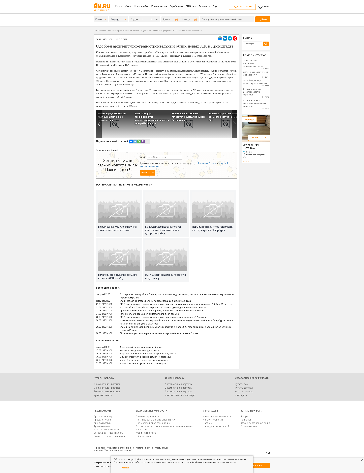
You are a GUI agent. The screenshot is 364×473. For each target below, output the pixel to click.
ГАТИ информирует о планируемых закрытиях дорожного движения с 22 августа (163, 317)
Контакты (246, 419)
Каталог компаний (213, 419)
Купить (119, 6)
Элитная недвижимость (106, 429)
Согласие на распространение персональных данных (164, 426)
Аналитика (204, 6)
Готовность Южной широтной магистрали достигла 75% (149, 314)
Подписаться (147, 172)
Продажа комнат (103, 419)
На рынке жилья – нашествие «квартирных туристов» (149, 353)
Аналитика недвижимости (217, 416)
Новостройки (141, 6)
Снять (128, 6)
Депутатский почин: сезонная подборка (141, 347)
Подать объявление (242, 7)
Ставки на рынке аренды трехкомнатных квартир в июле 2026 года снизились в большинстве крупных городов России (175, 329)
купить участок (244, 391)
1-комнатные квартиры (107, 384)
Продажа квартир (103, 416)
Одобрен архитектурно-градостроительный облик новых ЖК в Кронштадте (171, 31)
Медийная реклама (146, 432)
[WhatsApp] (139, 141)
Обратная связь (249, 426)
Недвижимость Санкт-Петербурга (107, 31)
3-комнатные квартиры (107, 391)
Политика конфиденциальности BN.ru (155, 419)
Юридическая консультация (255, 423)
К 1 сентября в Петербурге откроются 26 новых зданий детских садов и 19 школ (163, 307)
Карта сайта (142, 429)
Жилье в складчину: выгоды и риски (139, 350)
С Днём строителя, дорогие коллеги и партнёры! (145, 356)
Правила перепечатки (147, 416)
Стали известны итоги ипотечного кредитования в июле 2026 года (155, 301)
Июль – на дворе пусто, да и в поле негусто (143, 363)
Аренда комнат (102, 426)
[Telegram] (135, 141)
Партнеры (208, 423)
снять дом (241, 395)
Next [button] (234, 124)
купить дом (241, 384)
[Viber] (143, 141)
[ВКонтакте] (131, 141)
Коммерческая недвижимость (110, 436)
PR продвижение (145, 436)
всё (176, 19)
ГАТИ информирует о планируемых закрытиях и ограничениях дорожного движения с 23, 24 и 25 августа (176, 304)
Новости (136, 31)
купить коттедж (244, 387)
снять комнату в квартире (180, 395)
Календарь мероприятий (216, 426)
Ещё (215, 6)
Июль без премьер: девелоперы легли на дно (144, 360)
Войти (267, 6)
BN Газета (191, 6)
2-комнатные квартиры (107, 387)
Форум (244, 416)
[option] (114, 124)
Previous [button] (99, 124)
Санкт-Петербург (100, 10)
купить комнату (103, 395)
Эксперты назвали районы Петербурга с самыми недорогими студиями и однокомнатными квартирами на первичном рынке (177, 296)
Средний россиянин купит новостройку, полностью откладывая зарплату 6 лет (162, 310)
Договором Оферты (206, 163)
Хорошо (125, 468)
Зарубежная (176, 6)
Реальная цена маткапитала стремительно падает (253, 63)
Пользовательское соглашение (153, 423)
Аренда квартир (102, 423)
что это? (247, 161)
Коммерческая (159, 6)
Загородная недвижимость (108, 432)
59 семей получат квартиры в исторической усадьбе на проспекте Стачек (159, 333)
